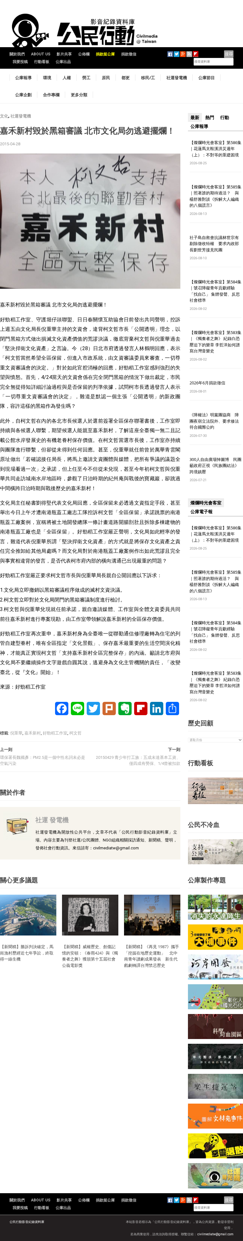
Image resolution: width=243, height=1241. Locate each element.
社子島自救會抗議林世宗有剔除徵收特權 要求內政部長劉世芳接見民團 (214, 244)
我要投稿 (20, 62)
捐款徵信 (128, 54)
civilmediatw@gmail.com (215, 1234)
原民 (106, 77)
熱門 (209, 117)
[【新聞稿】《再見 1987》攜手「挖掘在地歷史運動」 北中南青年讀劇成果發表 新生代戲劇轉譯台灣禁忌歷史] (152, 914)
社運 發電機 (52, 820)
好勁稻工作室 (55, 733)
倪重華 (16, 733)
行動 (224, 117)
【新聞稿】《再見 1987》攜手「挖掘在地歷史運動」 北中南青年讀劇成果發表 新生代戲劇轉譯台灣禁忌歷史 (151, 956)
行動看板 (41, 62)
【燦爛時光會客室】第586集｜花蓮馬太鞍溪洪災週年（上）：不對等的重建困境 (215, 149)
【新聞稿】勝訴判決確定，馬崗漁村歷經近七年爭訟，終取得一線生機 (26, 953)
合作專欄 (51, 95)
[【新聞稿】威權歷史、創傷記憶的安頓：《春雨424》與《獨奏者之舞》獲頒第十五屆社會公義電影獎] (90, 914)
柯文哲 (75, 733)
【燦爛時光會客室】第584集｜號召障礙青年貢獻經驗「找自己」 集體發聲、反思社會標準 (215, 291)
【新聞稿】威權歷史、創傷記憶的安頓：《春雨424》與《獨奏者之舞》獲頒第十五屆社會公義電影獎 (90, 956)
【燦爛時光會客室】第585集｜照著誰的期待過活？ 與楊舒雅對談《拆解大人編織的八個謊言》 (215, 196)
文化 (4, 116)
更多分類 (79, 95)
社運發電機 (176, 77)
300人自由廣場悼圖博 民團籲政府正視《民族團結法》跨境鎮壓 (215, 466)
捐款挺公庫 (105, 54)
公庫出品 (63, 62)
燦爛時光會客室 (205, 502)
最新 (194, 117)
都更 (126, 77)
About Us (40, 54)
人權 (67, 77)
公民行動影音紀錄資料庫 (26, 1222)
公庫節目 (206, 77)
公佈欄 (84, 54)
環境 (47, 77)
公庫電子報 (201, 511)
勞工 (86, 77)
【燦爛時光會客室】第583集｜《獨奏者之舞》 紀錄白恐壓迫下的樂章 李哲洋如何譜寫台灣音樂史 (215, 342)
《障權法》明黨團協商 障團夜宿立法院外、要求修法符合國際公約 (214, 421)
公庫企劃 (23, 95)
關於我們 (17, 54)
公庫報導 (23, 77)
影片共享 (64, 54)
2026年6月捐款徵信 (207, 383)
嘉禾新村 (32, 733)
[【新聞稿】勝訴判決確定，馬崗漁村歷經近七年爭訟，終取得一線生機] (28, 914)
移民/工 (148, 77)
